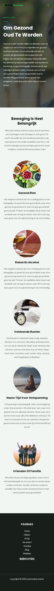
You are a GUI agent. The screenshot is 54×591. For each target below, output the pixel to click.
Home (27, 531)
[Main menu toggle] (48, 5)
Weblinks (27, 553)
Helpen (27, 535)
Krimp (27, 538)
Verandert (27, 542)
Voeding (27, 546)
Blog (27, 550)
